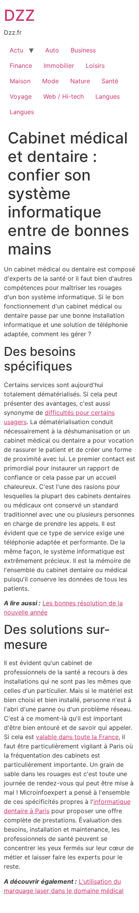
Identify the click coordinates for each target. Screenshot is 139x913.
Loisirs (95, 65)
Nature (80, 81)
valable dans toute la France (77, 737)
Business (83, 50)
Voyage (21, 96)
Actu (16, 50)
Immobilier (59, 65)
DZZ (19, 15)
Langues (107, 96)
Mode (50, 81)
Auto (52, 50)
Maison (20, 81)
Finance (21, 65)
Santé (110, 81)
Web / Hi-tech (63, 96)
